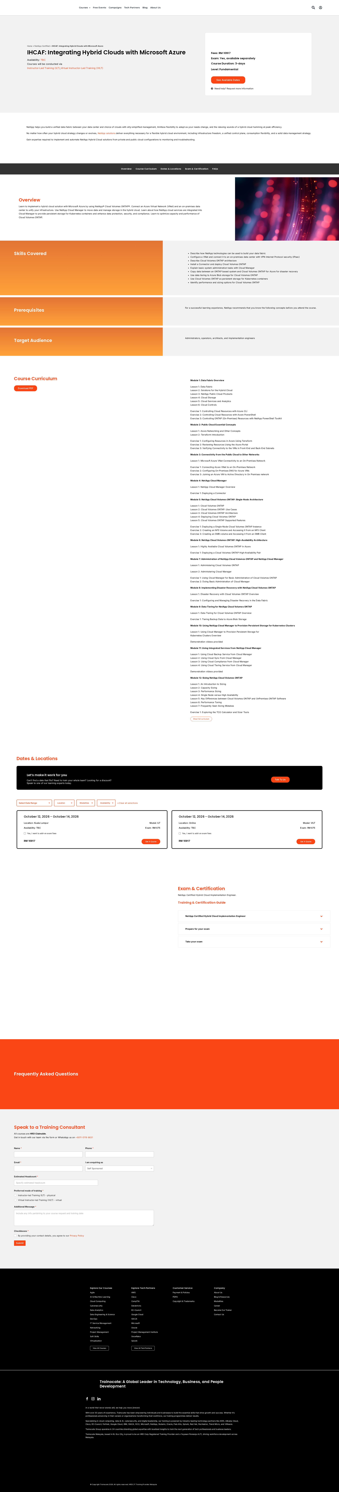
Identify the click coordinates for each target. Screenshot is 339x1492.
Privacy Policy (77, 1235)
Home (29, 46)
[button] (254, 916)
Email (17, 1162)
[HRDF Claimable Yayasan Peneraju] (37, 75)
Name (18, 1148)
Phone (89, 1148)
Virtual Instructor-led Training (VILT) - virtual (40, 1200)
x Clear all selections (127, 803)
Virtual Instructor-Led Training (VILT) (82, 68)
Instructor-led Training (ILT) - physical (36, 1195)
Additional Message (25, 1206)
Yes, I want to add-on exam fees (41, 833)
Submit (20, 1243)
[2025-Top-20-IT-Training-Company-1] (92, 1444)
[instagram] (93, 1398)
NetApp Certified (42, 46)
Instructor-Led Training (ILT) (43, 68)
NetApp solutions (106, 133)
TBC (43, 59)
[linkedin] (99, 1398)
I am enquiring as (94, 1162)
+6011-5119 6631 (84, 1137)
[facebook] (87, 1398)
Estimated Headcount (26, 1176)
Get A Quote (150, 841)
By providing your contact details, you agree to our (51, 1235)
